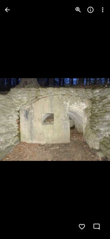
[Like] (82, 226)
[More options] (103, 10)
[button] (17, 119)
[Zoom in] (78, 10)
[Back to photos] (7, 9)
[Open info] (90, 10)
